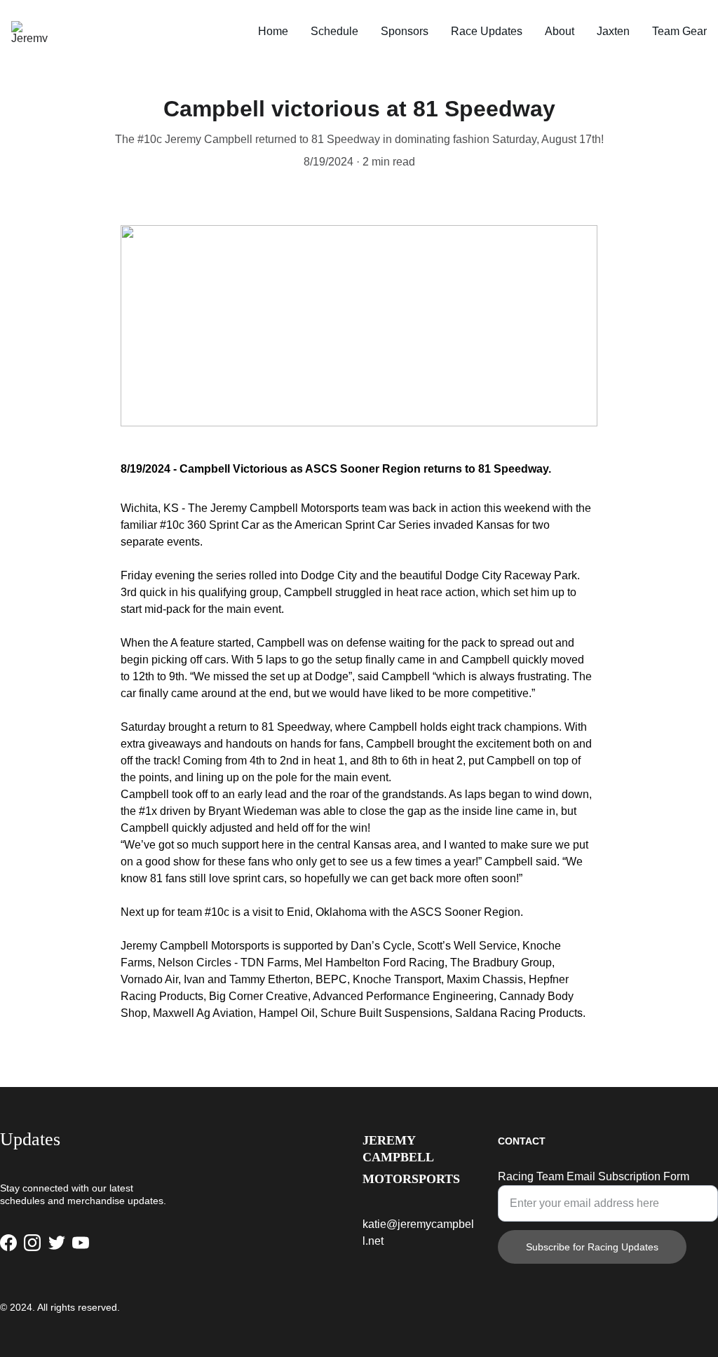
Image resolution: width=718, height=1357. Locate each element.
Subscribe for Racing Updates (592, 1247)
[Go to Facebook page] (8, 1242)
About (559, 31)
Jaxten (613, 31)
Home (273, 31)
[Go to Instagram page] (32, 1242)
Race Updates (486, 31)
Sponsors (404, 31)
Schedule (334, 31)
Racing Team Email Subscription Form (593, 1176)
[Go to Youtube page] (80, 1242)
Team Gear (679, 31)
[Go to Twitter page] (56, 1242)
